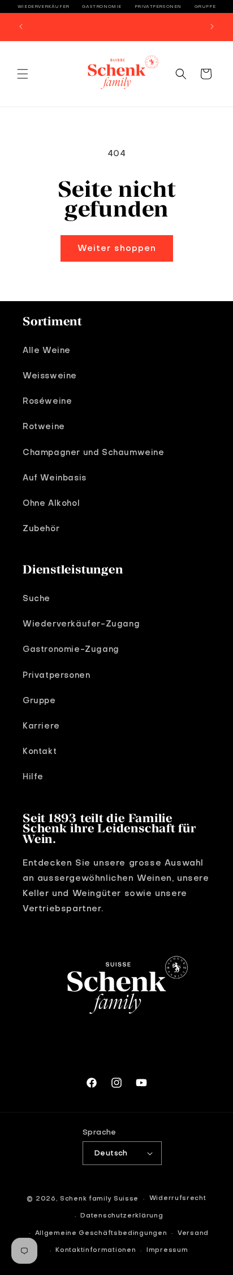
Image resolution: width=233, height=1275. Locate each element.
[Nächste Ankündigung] (212, 26)
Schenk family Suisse (99, 1199)
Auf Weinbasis (55, 478)
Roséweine (47, 401)
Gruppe (205, 7)
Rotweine (44, 427)
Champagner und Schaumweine (94, 453)
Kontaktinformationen (95, 1250)
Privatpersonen (158, 7)
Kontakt (40, 752)
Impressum (167, 1250)
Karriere (41, 726)
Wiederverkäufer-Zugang (81, 624)
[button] (22, 73)
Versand (193, 1233)
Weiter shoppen (116, 249)
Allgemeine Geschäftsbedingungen (101, 1233)
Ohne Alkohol (51, 504)
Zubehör (41, 529)
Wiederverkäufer (44, 7)
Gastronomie (102, 7)
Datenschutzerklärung (121, 1216)
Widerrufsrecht (177, 1198)
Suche (36, 599)
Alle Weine (47, 351)
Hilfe (33, 777)
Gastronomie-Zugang (71, 650)
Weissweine (50, 376)
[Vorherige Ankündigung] (20, 26)
